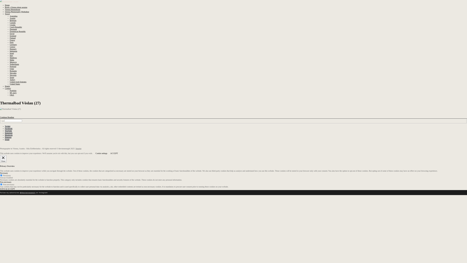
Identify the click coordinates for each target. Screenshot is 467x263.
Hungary (13, 49)
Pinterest (8, 137)
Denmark (13, 29)
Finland (13, 38)
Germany (13, 45)
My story (13, 93)
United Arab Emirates (18, 82)
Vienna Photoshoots (12, 10)
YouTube (8, 131)
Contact (8, 88)
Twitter (7, 126)
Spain (12, 77)
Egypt (12, 34)
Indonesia (13, 51)
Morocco (13, 62)
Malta (12, 60)
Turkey (12, 80)
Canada (13, 23)
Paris (11, 42)
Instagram (8, 133)
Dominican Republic (18, 31)
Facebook (8, 129)
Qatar (12, 69)
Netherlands (14, 64)
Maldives (13, 58)
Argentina (13, 16)
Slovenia (13, 75)
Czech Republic (16, 27)
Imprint (78, 149)
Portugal (13, 67)
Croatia (12, 25)
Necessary (7, 175)
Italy (11, 56)
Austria (12, 18)
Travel (7, 14)
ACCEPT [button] (114, 153)
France (12, 40)
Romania (13, 71)
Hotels (7, 86)
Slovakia (13, 73)
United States (15, 84)
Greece (12, 47)
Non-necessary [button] (5, 182)
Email (7, 140)
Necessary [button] (4, 173)
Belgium (13, 20)
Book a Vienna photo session (16, 7)
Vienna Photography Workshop (17, 12)
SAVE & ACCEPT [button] (7, 189)
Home (7, 5)
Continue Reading (7, 117)
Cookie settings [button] (101, 153)
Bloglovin (9, 135)
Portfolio (13, 91)
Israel (12, 53)
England (13, 36)
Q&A (12, 95)
